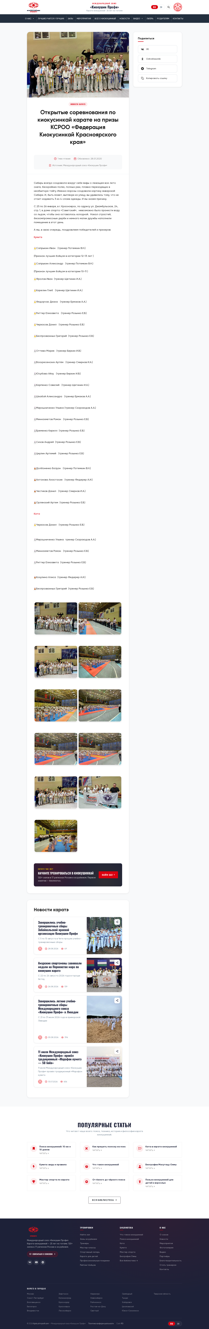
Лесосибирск (65, 1311)
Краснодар (64, 1302)
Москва (30, 1294)
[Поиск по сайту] (168, 7)
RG (122, 1324)
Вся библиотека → (129, 1260)
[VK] (29, 1262)
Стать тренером (168, 1265)
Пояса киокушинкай (129, 1239)
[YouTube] (36, 1262)
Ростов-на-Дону (98, 1306)
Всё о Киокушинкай (105, 18)
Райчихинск (95, 1302)
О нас (28, 18)
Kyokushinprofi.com (41, 1324)
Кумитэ (38, 237)
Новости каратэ (78, 104)
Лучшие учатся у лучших (51, 18)
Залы (70, 18)
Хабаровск (127, 1302)
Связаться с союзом (43, 1254)
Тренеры (84, 1243)
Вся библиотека (103, 1200)
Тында (125, 1298)
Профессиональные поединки (95, 1260)
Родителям (163, 18)
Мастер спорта (127, 1252)
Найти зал (107, 874)
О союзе (164, 1234)
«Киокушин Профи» (104, 7)
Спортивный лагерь (90, 1252)
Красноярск (64, 1306)
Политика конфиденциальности (101, 1324)
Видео (136, 18)
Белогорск (32, 1306)
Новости (125, 18)
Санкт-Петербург (35, 1298)
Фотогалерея (166, 1247)
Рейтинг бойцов (88, 1265)
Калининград (65, 1298)
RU (154, 7)
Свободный (127, 1294)
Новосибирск (96, 1298)
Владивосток (33, 1311)
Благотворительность (171, 1260)
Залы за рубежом (88, 1239)
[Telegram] (42, 1262)
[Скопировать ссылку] (117, 922)
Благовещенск (34, 1302)
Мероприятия (84, 18)
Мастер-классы (88, 1247)
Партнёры (165, 1256)
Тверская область (162, 1294)
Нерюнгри (95, 1294)
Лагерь (150, 18)
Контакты (178, 18)
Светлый (94, 1311)
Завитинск (63, 1294)
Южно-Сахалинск (130, 1311)
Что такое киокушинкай (131, 1234)
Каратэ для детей (89, 1256)
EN (161, 7)
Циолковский (128, 1306)
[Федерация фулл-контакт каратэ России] (177, 7)
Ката (37, 513)
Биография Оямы (128, 1256)
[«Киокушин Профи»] (33, 7)
